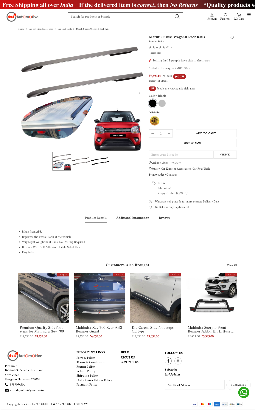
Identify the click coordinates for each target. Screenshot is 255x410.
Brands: (156, 41)
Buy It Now (193, 142)
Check (225, 154)
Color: (157, 96)
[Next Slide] (139, 92)
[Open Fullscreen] (137, 145)
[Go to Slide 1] (61, 161)
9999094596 (17, 384)
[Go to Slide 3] (100, 161)
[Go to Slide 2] (80, 161)
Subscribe (238, 384)
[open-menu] (249, 15)
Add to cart (206, 133)
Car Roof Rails (201, 168)
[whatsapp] (243, 392)
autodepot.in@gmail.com (27, 390)
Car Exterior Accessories (176, 168)
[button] (80, 92)
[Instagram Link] (178, 361)
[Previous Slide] (22, 92)
